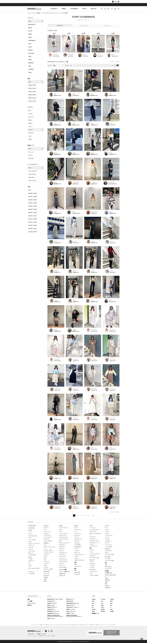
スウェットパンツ (78, 539)
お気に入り (112, 9)
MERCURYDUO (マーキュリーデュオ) (55, 599)
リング (45, 559)
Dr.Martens (107, 585)
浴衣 (106, 562)
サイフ (29, 564)
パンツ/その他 (77, 544)
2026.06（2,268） (32, 199)
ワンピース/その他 (47, 541)
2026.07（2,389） (32, 196)
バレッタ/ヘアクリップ (79, 554)
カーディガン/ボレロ (32, 535)
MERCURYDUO (31, 24)
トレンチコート (62, 554)
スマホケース (31, 560)
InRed (93, 601)
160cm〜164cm (32, 94)
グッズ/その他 (31, 573)
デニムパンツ (77, 542)
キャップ (91, 550)
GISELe (102, 605)
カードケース (31, 571)
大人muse (103, 599)
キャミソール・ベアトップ (34, 543)
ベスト (60, 531)
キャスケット (92, 555)
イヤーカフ (46, 567)
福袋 (75, 568)
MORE (111, 601)
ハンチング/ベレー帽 (94, 557)
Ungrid (30, 37)
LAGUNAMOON (31, 40)
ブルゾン (61, 529)
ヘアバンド (76, 550)
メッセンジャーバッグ (94, 540)
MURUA (30, 27)
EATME (30, 59)
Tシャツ (30, 541)
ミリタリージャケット (63, 539)
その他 (29, 139)
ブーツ (106, 527)
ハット (91, 552)
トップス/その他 (31, 554)
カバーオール (62, 565)
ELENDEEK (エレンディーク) (53, 611)
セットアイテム (108, 566)
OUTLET (84, 8)
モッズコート (62, 548)
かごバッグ (92, 544)
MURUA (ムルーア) (70, 599)
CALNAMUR (31, 69)
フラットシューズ (108, 535)
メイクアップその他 (94, 575)
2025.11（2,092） (32, 222)
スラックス (76, 541)
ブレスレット (46, 561)
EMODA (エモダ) (69, 601)
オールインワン (47, 531)
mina (111, 605)
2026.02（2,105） (32, 212)
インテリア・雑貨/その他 (64, 571)
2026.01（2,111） (32, 215)
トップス (30, 113)
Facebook (113, 2)
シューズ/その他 (108, 546)
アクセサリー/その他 (48, 569)
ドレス (45, 529)
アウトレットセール (32, 603)
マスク (29, 566)
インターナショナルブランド (110, 575)
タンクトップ (31, 545)
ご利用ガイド (102, 9)
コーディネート (60, 25)
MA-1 (60, 541)
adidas (106, 578)
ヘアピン (76, 556)
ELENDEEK (30, 62)
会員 (105, 9)
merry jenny (31, 53)
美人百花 (103, 611)
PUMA (106, 582)
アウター (30, 120)
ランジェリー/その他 (109, 554)
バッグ (29, 126)
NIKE (106, 583)
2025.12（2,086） (32, 218)
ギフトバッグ (77, 572)
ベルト (45, 545)
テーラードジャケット (63, 527)
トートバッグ (92, 527)
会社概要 (53, 635)
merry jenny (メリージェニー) (72, 607)
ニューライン (46, 575)
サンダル (107, 529)
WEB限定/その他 (108, 572)
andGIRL (112, 611)
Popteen (93, 599)
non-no (102, 607)
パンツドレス (46, 539)
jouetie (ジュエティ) (70, 605)
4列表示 (118, 65)
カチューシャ (77, 552)
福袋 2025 (30, 605)
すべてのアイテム (32, 525)
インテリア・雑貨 (62, 569)
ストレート (30, 152)
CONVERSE (107, 580)
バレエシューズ (108, 541)
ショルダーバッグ (93, 546)
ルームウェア (108, 556)
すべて (29, 21)
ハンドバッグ (92, 536)
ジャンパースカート (48, 537)
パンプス (107, 531)
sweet (111, 609)
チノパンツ (76, 537)
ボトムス (30, 123)
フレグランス (92, 563)
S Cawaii (112, 599)
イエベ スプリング (32, 171)
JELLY (93, 603)
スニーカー (107, 537)
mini (93, 605)
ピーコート (61, 550)
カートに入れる (115, 9)
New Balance (107, 587)
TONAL (30, 72)
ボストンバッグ (93, 531)
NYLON (93, 611)
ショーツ (107, 552)
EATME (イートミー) (70, 609)
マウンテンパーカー (63, 561)
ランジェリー (108, 548)
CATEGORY (54, 8)
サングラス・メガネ (48, 550)
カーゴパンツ (77, 535)
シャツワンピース (47, 535)
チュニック (30, 547)
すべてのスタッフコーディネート (50, 13)
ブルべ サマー (31, 177)
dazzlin (30, 30)
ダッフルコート (62, 546)
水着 (75, 562)
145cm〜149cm (32, 85)
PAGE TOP (141, 639)
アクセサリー (31, 133)
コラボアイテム (62, 573)
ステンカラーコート (63, 552)
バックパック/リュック (94, 529)
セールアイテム (31, 528)
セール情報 (30, 601)
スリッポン (107, 539)
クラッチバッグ (93, 538)
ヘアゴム (76, 548)
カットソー (30, 534)
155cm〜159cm (32, 91)
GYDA (29, 43)
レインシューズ (108, 544)
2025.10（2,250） (32, 225)
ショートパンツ (77, 533)
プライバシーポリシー (32, 635)
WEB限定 (107, 570)
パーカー (30, 537)
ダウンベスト (62, 544)
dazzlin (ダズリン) (51, 601)
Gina (111, 603)
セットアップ (46, 571)
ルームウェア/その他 (109, 560)
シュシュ (76, 558)
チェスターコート (62, 556)
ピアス (45, 557)
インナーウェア (31, 551)
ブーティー (107, 533)
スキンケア (92, 567)
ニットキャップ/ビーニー (95, 553)
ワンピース (30, 117)
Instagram (118, 2)
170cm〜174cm (32, 101)
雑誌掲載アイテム (95, 613)
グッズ (29, 136)
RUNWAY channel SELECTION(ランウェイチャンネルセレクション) (55, 616)
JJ (110, 607)
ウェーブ (30, 155)
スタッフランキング (83, 25)
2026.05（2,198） (32, 202)
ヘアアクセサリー (78, 546)
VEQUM (45, 579)
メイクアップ (92, 569)
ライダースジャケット (63, 537)
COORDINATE (74, 8)
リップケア (92, 565)
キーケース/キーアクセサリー (34, 569)
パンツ (75, 531)
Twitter (116, 2)
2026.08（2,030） (32, 193)
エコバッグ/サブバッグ (94, 542)
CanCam (94, 609)
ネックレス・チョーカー (49, 552)
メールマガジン (108, 9)
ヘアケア (91, 561)
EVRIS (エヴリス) (50, 609)
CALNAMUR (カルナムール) (52, 613)
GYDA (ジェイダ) (50, 605)
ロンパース (46, 533)
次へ (93, 515)
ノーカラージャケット (63, 533)
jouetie (30, 46)
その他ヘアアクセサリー (79, 560)
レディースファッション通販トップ (35, 13)
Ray (92, 607)
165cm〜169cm (32, 98)
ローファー (107, 542)
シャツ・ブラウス (32, 539)
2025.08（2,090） (32, 231)
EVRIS (29, 56)
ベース (91, 573)
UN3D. (29, 66)
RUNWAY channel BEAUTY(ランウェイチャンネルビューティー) (74, 616)
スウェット (30, 549)
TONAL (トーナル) (70, 613)
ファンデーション (93, 571)
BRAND (64, 8)
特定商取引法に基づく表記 (43, 635)
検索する (118, 9)
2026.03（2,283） (32, 209)
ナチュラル (30, 158)
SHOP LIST (93, 8)
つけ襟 (45, 565)
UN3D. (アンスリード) (70, 611)
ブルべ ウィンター (32, 180)
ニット (29, 532)
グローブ (45, 555)
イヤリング (46, 563)
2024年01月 (65, 13)
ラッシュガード (77, 566)
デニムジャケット (62, 535)
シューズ (60, 13)
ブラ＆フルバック (108, 550)
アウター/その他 (62, 567)
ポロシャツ (30, 553)
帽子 (91, 548)
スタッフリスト (107, 25)
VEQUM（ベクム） (51, 618)
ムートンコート (62, 558)
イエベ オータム (32, 174)
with (102, 603)
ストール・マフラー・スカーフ (49, 547)
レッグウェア (46, 553)
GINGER (102, 609)
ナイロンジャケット (63, 560)
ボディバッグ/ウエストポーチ (95, 534)
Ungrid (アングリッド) (52, 603)
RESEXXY (30, 50)
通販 (28, 599)
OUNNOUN (46, 577)
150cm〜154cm (32, 88)
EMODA (30, 34)
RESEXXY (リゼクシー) (52, 607)
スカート (76, 527)
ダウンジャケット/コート (64, 542)
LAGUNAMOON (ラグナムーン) (72, 603)
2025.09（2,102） (32, 228)
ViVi (102, 601)
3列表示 (115, 65)
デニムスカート (77, 529)
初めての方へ (31, 633)
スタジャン (61, 563)
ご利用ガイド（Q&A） (41, 633)
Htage (45, 581)
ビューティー (92, 559)
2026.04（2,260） (32, 206)
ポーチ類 (30, 558)
